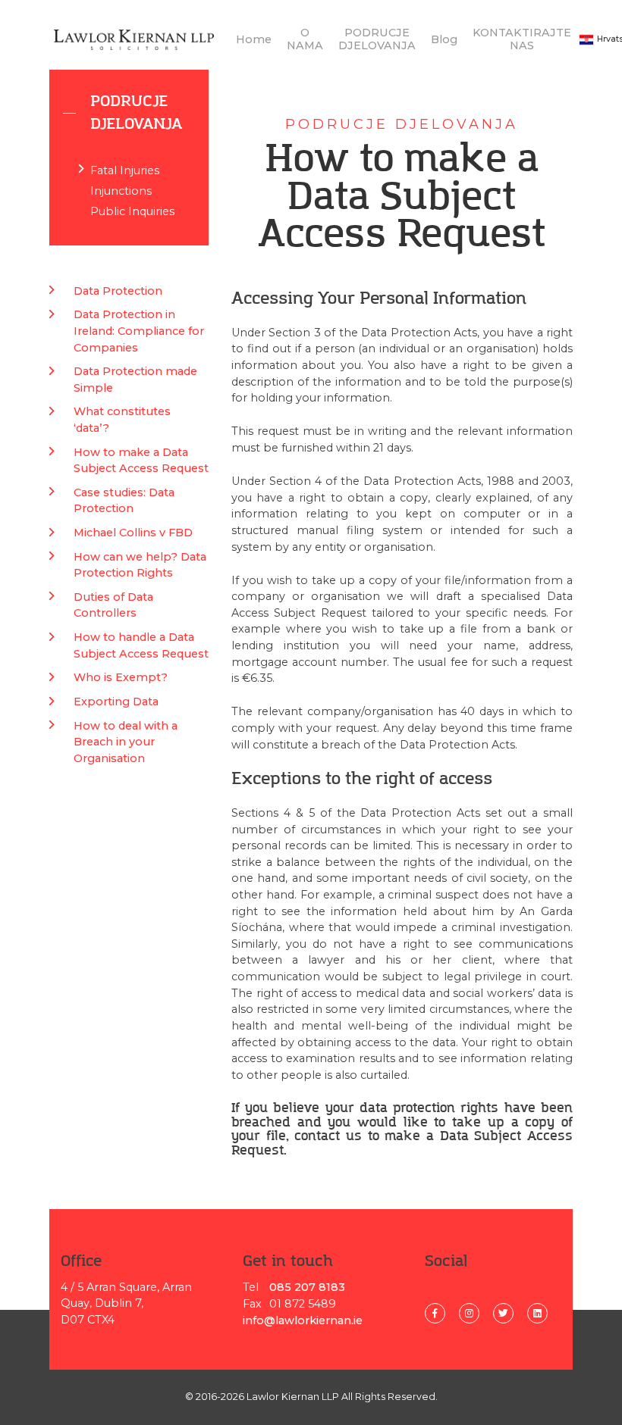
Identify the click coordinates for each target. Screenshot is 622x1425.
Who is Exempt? (121, 677)
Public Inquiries (132, 211)
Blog (444, 39)
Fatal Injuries (124, 170)
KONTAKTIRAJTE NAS (522, 39)
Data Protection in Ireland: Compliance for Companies (139, 331)
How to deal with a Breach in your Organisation (125, 742)
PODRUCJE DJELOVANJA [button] (136, 112)
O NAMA (305, 39)
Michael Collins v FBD (133, 532)
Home (254, 39)
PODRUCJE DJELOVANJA (377, 39)
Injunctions (121, 191)
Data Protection (118, 291)
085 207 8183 (307, 1287)
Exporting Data (116, 701)
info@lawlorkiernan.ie (303, 1320)
